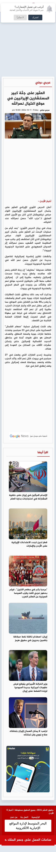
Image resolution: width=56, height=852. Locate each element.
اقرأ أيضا (42, 452)
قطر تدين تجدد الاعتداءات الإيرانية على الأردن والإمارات (29, 544)
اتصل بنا (24, 817)
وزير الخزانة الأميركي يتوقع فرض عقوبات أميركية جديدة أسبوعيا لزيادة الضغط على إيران (30, 687)
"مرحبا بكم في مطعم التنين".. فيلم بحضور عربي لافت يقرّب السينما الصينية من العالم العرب (28, 593)
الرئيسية (35, 817)
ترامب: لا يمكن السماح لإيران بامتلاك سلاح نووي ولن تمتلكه (28, 733)
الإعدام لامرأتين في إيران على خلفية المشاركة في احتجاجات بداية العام (28, 497)
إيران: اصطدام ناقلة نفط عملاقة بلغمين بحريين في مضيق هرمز (30, 639)
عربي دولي (42, 82)
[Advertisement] (28, 29)
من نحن (13, 817)
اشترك (35, 17)
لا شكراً (20, 17)
